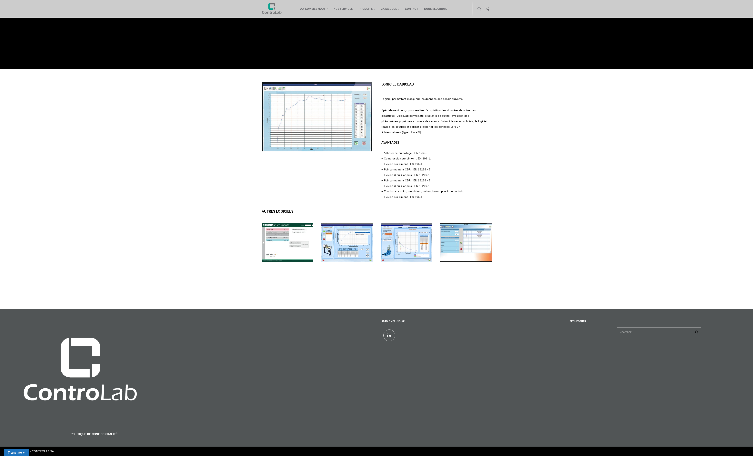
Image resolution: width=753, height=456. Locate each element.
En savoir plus (274, 255)
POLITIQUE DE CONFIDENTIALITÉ (94, 434)
